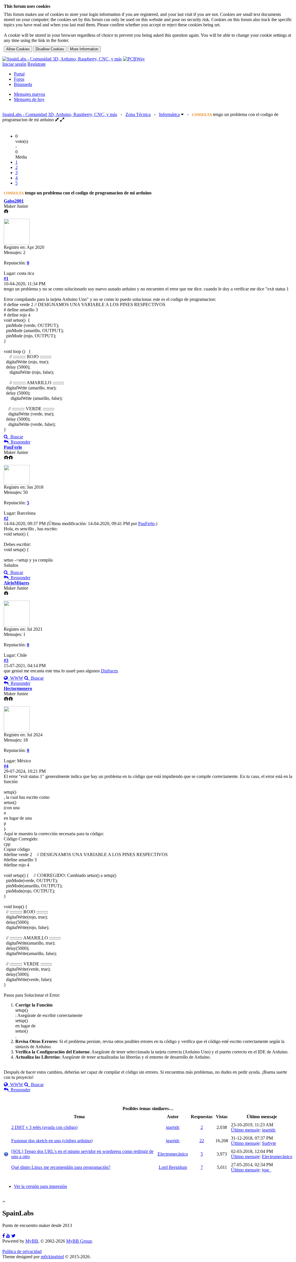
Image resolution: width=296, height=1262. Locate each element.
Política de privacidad (22, 1251)
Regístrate (36, 64)
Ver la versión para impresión (40, 1186)
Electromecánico (173, 1153)
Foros (19, 79)
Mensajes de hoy (29, 99)
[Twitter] (13, 1235)
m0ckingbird (52, 1256)
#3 (6, 660)
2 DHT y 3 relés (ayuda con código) (44, 1127)
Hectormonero (18, 688)
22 (201, 1140)
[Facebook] (3, 1235)
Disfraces (109, 670)
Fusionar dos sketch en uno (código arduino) (51, 1140)
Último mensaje (245, 1129)
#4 (6, 766)
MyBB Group (79, 1241)
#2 (6, 518)
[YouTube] (8, 1235)
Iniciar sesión (14, 64)
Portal (19, 73)
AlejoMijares (16, 582)
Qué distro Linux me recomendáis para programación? (60, 1167)
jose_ (266, 1169)
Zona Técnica (138, 114)
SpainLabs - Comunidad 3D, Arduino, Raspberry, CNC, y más (59, 114)
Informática (169, 114)
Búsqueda (23, 84)
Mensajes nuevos (29, 94)
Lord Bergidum (173, 1167)
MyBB (31, 1241)
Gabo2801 (14, 200)
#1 (6, 278)
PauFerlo (13, 447)
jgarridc (173, 1127)
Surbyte (269, 1143)
